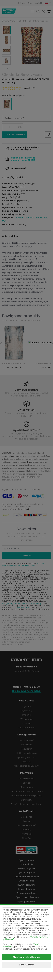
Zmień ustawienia (26, 965)
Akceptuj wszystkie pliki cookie (26, 957)
